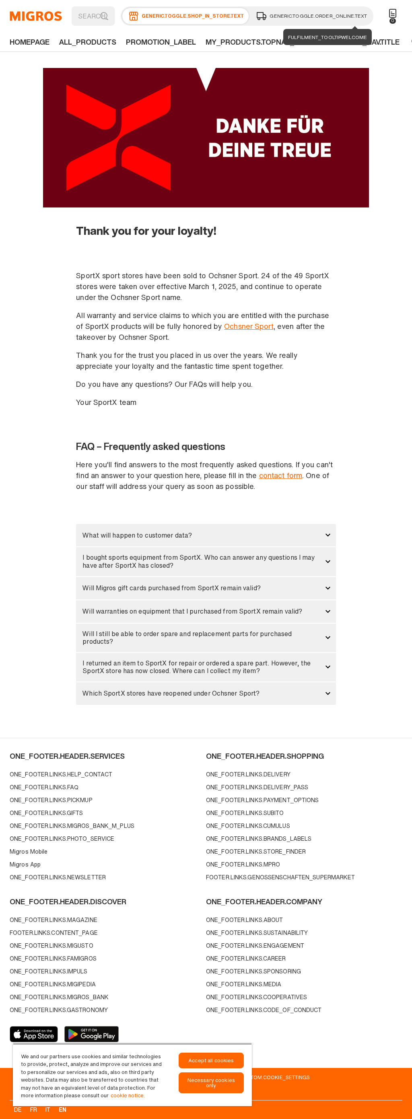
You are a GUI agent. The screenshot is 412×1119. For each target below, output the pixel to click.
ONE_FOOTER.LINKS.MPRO (243, 864)
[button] (206, 535)
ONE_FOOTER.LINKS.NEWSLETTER (58, 877)
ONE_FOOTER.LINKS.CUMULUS (248, 825)
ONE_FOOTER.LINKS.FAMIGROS (53, 958)
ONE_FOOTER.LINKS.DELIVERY (248, 774)
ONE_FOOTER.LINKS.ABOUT (244, 920)
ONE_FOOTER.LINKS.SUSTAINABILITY (257, 932)
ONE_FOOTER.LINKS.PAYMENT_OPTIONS (262, 800)
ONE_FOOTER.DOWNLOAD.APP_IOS (34, 1034)
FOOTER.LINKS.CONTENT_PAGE (54, 932)
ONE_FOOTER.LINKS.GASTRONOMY (59, 1010)
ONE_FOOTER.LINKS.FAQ (44, 787)
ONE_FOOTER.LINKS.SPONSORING (253, 971)
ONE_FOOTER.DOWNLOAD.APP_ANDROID (91, 1034)
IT (47, 1109)
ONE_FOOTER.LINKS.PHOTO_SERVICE (62, 838)
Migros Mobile (28, 851)
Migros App (25, 864)
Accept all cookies (211, 1060)
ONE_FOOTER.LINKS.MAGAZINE (53, 920)
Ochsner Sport (248, 326)
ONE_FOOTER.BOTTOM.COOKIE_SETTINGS (257, 1077)
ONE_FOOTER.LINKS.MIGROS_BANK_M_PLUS (72, 825)
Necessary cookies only (211, 1082)
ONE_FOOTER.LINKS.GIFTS (46, 813)
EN (62, 1109)
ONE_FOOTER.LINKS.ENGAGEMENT (255, 945)
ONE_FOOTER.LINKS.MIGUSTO (51, 945)
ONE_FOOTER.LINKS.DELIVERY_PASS (257, 787)
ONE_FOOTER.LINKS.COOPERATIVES (256, 997)
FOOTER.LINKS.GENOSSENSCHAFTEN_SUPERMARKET (280, 877)
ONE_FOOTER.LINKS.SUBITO (245, 813)
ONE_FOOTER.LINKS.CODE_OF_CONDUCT (264, 1010)
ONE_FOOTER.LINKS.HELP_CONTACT (61, 774)
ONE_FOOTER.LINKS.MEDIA (243, 984)
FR (33, 1109)
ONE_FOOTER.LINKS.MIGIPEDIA (53, 984)
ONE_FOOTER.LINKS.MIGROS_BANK (59, 997)
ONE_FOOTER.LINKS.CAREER (246, 958)
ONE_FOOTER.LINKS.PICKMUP (51, 800)
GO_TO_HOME (36, 16)
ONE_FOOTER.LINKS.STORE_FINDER (256, 851)
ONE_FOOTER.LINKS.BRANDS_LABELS (258, 838)
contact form (280, 475)
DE (18, 1109)
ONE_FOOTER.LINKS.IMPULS (49, 971)
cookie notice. (128, 1095)
